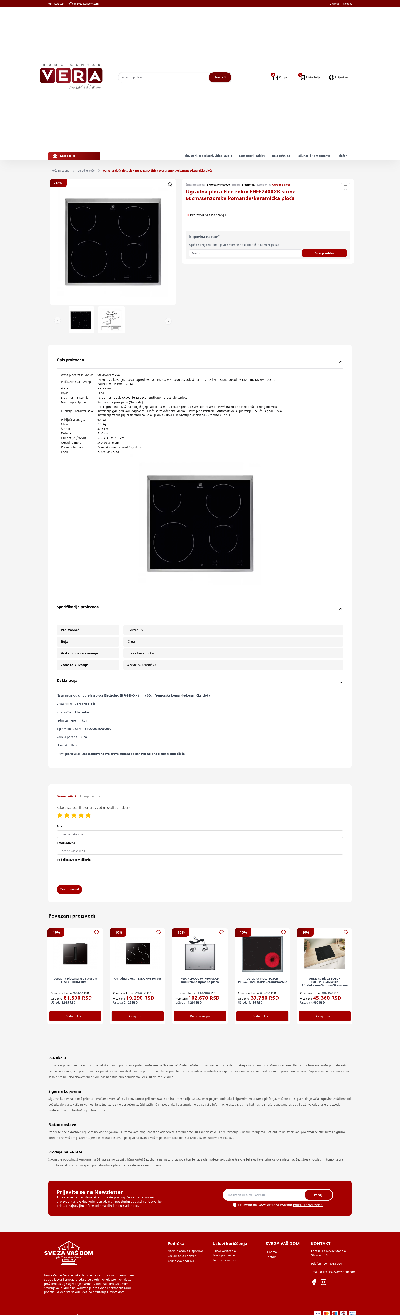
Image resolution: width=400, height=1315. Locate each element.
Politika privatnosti (225, 1260)
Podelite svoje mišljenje (74, 860)
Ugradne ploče (86, 170)
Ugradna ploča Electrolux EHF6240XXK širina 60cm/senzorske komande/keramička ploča (157, 170)
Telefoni (342, 156)
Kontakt (347, 3)
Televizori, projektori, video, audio (207, 156)
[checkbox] (234, 1205)
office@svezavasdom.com (83, 3)
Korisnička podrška (181, 1261)
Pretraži (220, 77)
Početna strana (60, 170)
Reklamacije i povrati (182, 1256)
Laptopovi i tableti (252, 156)
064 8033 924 (56, 3)
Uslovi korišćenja (224, 1251)
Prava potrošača (223, 1255)
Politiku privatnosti (308, 1205)
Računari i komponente (313, 156)
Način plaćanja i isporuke (185, 1251)
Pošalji (318, 1195)
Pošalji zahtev (324, 253)
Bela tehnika (281, 156)
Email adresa (66, 843)
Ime (59, 826)
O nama (334, 3)
